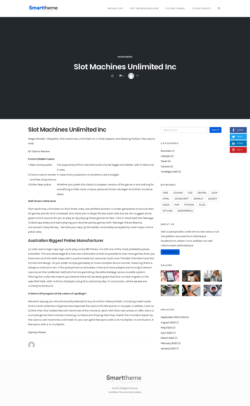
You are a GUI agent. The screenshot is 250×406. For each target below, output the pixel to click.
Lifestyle (165, 156)
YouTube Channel (175, 8)
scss (202, 204)
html (166, 198)
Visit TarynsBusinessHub (144, 8)
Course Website (201, 8)
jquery (212, 198)
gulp (215, 192)
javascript (181, 198)
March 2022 (167, 337)
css (190, 192)
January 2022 (168, 348)
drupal (202, 192)
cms (165, 192)
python (189, 204)
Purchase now (170, 252)
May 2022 (166, 327)
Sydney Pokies (37, 332)
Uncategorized (169, 171)
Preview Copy (115, 8)
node (166, 204)
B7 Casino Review (38, 151)
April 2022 (166, 332)
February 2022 (169, 343)
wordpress (185, 210)
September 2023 (170, 317)
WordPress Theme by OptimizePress (125, 392)
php (176, 204)
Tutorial (165, 166)
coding (178, 192)
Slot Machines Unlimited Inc (125, 66)
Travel (164, 161)
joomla (198, 198)
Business (166, 150)
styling (168, 210)
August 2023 (168, 322)
